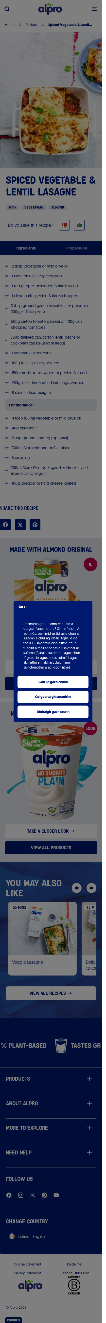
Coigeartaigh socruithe (53, 696)
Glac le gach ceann (53, 682)
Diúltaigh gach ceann (53, 711)
